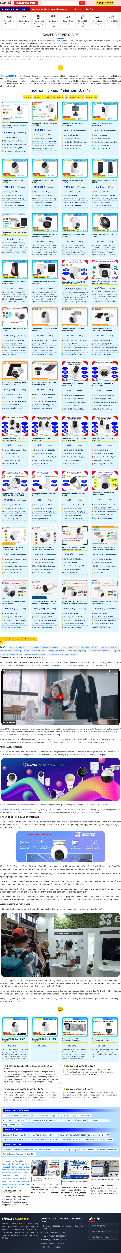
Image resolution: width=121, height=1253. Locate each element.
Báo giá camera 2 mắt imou (13, 1125)
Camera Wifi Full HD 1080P (98, 1135)
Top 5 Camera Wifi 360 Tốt (98, 1120)
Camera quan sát (39, 9)
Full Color (60, 97)
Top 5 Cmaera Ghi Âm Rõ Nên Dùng (16, 1116)
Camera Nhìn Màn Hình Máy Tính (73, 1120)
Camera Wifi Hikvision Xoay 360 (15, 1135)
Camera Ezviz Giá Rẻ (60, 35)
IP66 (95, 97)
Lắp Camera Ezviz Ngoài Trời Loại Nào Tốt (44, 1179)
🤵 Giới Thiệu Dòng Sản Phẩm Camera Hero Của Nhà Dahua (28, 1067)
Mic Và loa (28, 97)
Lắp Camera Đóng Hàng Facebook (13, 1192)
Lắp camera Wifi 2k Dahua (46, 1139)
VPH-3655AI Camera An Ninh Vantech (44, 647)
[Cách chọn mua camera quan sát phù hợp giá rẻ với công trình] (117, 21)
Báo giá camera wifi (60, 9)
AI (66, 97)
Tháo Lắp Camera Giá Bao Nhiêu (105, 1180)
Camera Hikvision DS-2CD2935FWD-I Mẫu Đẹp (80, 647)
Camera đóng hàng (98, 1226)
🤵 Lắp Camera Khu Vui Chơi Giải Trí (79, 1066)
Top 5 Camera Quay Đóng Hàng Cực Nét (75, 1116)
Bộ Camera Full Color (43, 1150)
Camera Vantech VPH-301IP (35, 651)
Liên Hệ (88, 9)
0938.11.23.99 (105, 3)
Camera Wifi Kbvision (104, 1139)
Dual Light (37, 97)
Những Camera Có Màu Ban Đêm (15, 1120)
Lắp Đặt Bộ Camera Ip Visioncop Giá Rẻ (18, 1150)
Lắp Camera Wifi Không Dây (99, 651)
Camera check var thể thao (101, 1231)
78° (44, 97)
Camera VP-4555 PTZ (18, 647)
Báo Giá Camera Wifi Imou (35, 654)
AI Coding (89, 97)
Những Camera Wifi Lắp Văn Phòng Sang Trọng (67, 651)
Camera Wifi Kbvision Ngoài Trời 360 (43, 1135)
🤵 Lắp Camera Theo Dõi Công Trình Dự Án (23, 1089)
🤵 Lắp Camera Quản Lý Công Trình (79, 1089)
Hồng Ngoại (51, 97)
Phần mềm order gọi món (100, 1237)
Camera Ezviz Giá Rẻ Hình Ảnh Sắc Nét (60, 91)
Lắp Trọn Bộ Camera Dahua (106, 1150)
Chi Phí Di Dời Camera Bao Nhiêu (75, 1182)
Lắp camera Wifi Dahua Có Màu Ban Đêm (19, 1139)
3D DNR (81, 97)
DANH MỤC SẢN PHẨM (15, 9)
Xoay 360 (72, 97)
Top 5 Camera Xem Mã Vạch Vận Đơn (44, 1120)
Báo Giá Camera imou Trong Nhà (44, 1116)
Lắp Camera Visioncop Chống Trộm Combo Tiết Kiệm (73, 1150)
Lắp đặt (18, 3)
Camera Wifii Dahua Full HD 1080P (73, 1135)
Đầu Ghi (77, 9)
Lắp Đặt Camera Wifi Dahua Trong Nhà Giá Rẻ (76, 1139)
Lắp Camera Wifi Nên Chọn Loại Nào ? (62, 654)
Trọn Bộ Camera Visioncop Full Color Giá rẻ (19, 1154)
